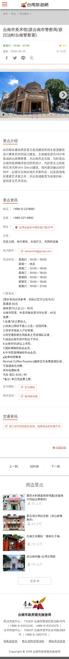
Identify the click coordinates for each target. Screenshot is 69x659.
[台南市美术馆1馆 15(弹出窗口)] (34, 95)
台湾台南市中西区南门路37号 (36, 227)
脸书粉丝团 (31, 396)
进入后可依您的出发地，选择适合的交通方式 (35, 426)
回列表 (34, 466)
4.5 (64, 45)
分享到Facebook (6, 58)
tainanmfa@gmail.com (38, 251)
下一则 (55, 466)
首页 (5, 13)
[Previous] (6, 95)
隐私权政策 (10, 641)
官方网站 (30, 387)
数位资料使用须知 (33, 641)
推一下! (15, 58)
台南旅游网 (35, 5)
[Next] (63, 95)
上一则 (13, 466)
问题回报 (31, 58)
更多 (33, 581)
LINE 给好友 (23, 58)
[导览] (4, 4)
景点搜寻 (24, 13)
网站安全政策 (57, 641)
